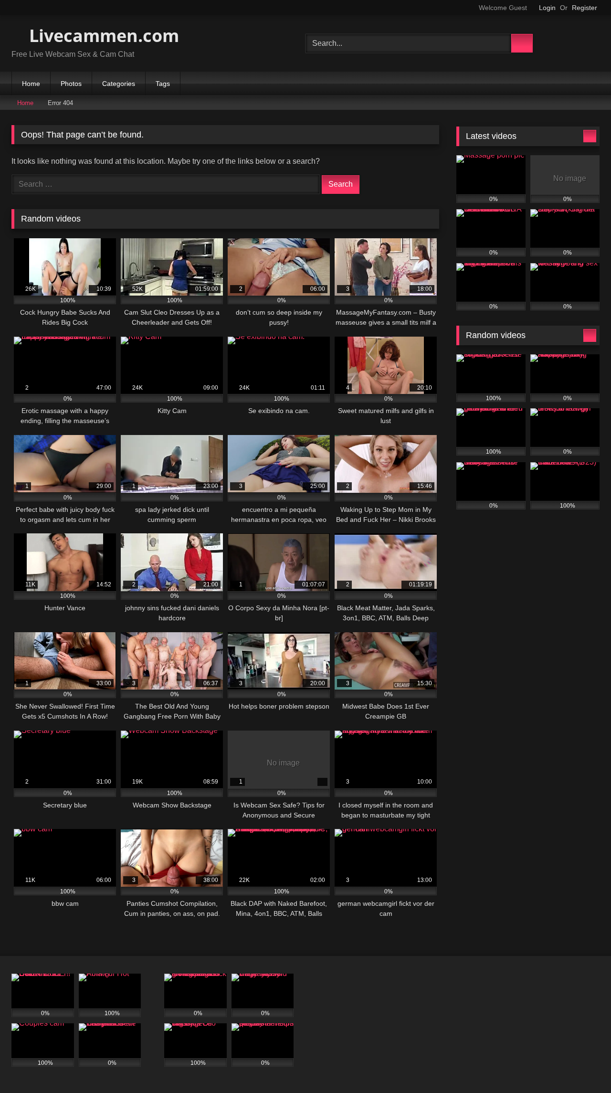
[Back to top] (582, 1064)
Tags (163, 83)
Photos (71, 83)
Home (31, 83)
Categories (118, 83)
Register (584, 7)
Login (547, 7)
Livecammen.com (102, 35)
